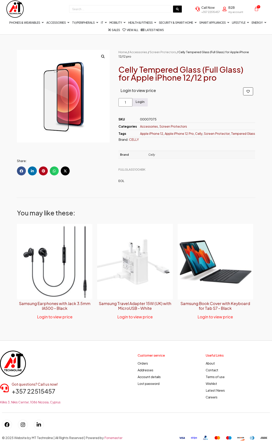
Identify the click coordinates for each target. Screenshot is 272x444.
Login (140, 102)
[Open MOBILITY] (124, 23)
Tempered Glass (243, 133)
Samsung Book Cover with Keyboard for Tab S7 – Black (215, 306)
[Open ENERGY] (265, 23)
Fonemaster (113, 438)
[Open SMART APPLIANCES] (228, 23)
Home (122, 52)
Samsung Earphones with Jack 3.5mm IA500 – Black (54, 306)
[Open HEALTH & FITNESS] (155, 23)
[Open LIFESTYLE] (248, 23)
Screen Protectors (163, 52)
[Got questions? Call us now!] (4, 388)
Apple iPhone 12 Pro (179, 133)
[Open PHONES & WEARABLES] (42, 23)
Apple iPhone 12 (151, 133)
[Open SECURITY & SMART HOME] (195, 23)
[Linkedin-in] (39, 425)
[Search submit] (177, 9)
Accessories (138, 52)
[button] (103, 56)
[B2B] (224, 9)
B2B (231, 7)
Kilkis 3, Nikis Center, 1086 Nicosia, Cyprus (30, 402)
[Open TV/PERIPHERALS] (97, 23)
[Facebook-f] (7, 425)
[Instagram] (23, 425)
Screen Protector (217, 133)
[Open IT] (105, 23)
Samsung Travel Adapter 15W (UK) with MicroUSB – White (135, 306)
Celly (198, 133)
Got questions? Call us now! (35, 384)
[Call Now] (197, 9)
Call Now (208, 7)
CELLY (134, 139)
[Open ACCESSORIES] (68, 23)
